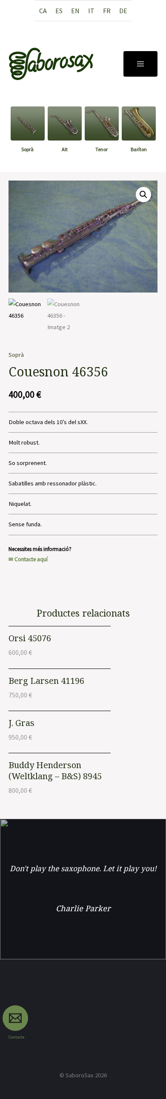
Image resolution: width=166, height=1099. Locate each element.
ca (43, 10)
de (123, 10)
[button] (143, 194)
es (59, 10)
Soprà (16, 355)
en (75, 10)
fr (107, 10)
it (91, 10)
